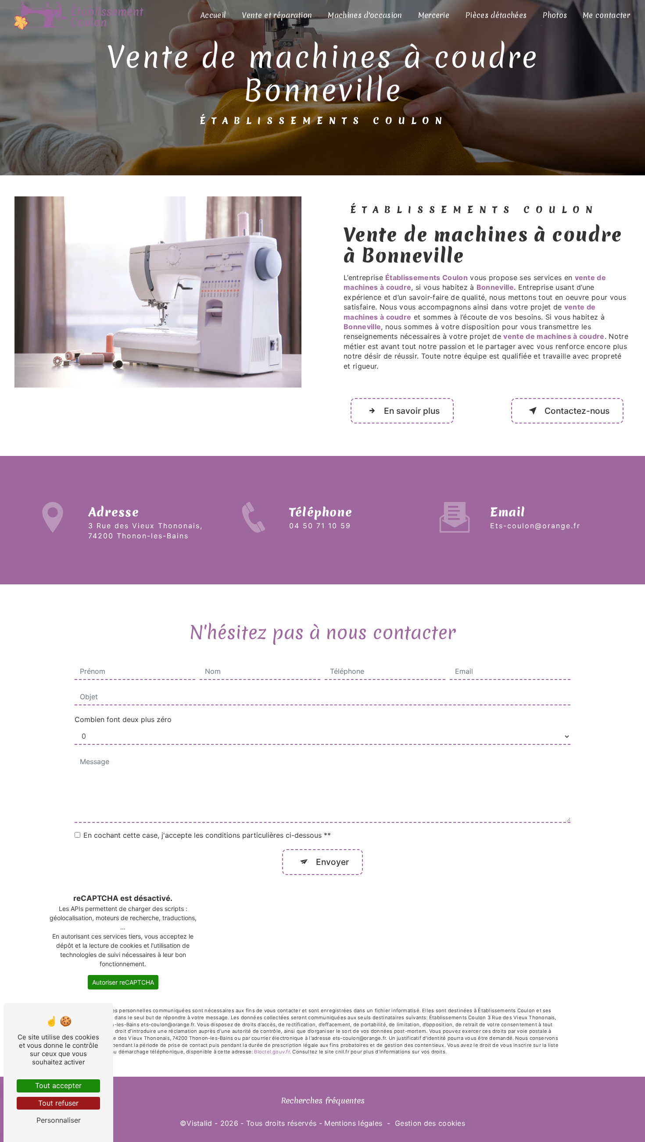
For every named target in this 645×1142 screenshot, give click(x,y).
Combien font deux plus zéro (123, 719)
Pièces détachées (496, 15)
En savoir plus (412, 411)
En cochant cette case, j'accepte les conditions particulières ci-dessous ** (207, 835)
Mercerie (434, 15)
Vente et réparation (277, 15)
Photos (554, 15)
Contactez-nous (577, 411)
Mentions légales (353, 1123)
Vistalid (199, 1123)
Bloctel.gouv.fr (271, 1052)
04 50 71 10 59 (320, 525)
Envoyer (332, 862)
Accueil (213, 15)
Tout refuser (58, 1103)
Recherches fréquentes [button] (323, 1100)
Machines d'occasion (365, 15)
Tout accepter (58, 1085)
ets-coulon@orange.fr (535, 525)
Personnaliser (58, 1120)
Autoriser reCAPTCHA (123, 982)
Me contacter (606, 15)
